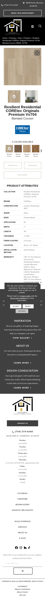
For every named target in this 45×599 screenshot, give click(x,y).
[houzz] (25, 547)
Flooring (12, 38)
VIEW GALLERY (21, 338)
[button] (23, 13)
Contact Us (12, 165)
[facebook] (16, 547)
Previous (3, 95)
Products (27, 38)
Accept (16, 306)
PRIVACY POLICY (37, 581)
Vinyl (20, 38)
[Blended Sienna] (35, 148)
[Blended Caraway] (18, 148)
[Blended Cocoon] (9, 148)
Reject (28, 306)
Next (41, 95)
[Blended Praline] (26, 148)
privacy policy (25, 296)
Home (4, 38)
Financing (32, 165)
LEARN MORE (21, 363)
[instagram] (21, 547)
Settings (22, 311)
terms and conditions (18, 298)
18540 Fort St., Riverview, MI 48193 (22, 436)
